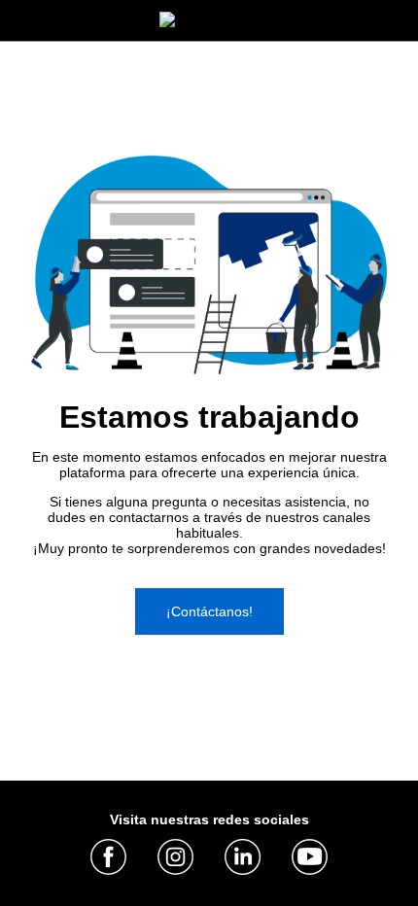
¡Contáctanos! (209, 611)
